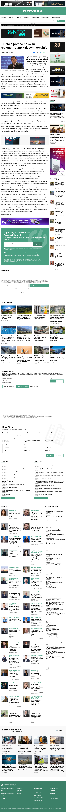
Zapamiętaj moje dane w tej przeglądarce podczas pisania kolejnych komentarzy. (18, 288)
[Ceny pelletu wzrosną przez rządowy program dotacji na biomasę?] (52, 248)
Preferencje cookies (54, 798)
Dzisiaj (22, 386)
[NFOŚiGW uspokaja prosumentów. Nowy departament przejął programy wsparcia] (41, 350)
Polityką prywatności (36, 280)
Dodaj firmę (50, 455)
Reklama (52, 795)
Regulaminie (6, 261)
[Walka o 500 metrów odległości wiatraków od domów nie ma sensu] (52, 256)
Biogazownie (5, 432)
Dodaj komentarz (35, 285)
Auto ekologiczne (37, 795)
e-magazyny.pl (17, 731)
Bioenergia (36, 798)
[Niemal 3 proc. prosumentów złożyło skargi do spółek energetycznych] (41, 330)
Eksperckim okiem (56, 17)
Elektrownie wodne (43, 432)
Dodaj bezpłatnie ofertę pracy (41, 498)
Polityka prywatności (54, 788)
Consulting (29, 432)
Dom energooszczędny (38, 797)
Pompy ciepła (42, 435)
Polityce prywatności (13, 261)
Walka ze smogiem (38, 802)
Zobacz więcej (59, 455)
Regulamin (17, 280)
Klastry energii (18, 435)
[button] (53, 21)
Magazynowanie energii (38, 800)
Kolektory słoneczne (31, 435)
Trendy (8, 41)
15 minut (53, 381)
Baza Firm (11, 17)
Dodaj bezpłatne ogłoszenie (7, 498)
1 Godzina (60, 381)
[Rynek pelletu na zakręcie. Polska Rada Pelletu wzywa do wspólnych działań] (52, 214)
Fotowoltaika (5, 435)
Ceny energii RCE (45, 17)
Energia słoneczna (37, 792)
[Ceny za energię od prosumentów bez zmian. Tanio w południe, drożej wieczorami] (57, 350)
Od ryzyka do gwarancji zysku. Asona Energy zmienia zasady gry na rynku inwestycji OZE (18, 25)
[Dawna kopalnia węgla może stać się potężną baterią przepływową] (52, 222)
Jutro (35, 386)
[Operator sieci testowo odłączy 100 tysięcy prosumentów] (8, 309)
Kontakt (51, 791)
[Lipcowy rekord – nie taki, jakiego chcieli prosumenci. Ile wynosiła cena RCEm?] (57, 330)
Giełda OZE (26, 17)
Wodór (35, 803)
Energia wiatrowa (55, 432)
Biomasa (17, 432)
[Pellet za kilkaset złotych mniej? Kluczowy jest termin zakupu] (52, 240)
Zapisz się (37, 244)
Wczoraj (9, 386)
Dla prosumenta (35, 17)
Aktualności (3, 41)
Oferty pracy (18, 17)
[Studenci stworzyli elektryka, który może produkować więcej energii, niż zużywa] (52, 186)
